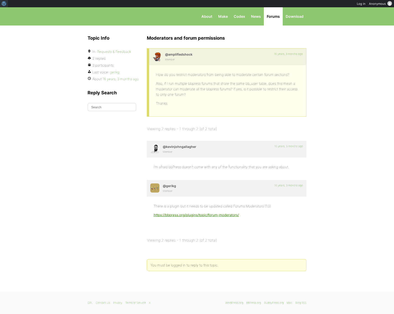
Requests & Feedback (114, 51)
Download (294, 16)
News (256, 16)
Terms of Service (135, 302)
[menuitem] (4, 3)
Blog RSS (300, 302)
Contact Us (103, 302)
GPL (90, 302)
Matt (289, 302)
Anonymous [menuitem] (377, 3)
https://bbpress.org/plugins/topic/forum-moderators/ (196, 215)
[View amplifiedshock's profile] (157, 56)
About (206, 16)
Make (223, 16)
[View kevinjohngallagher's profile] (154, 148)
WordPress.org (234, 302)
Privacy (117, 302)
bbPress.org (111, 16)
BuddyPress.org (274, 302)
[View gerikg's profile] (154, 188)
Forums (273, 16)
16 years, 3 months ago (288, 54)
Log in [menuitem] (361, 3)
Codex (239, 16)
